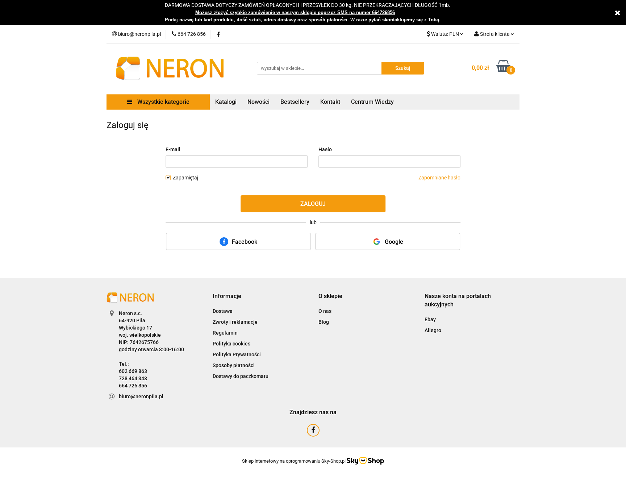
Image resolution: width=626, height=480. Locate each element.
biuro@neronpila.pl (141, 396)
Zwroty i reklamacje (235, 322)
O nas (324, 311)
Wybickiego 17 (135, 328)
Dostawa (223, 311)
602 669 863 (133, 371)
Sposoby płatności (234, 365)
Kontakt (330, 101)
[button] (227, 296)
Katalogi (226, 101)
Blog (323, 322)
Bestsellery (294, 101)
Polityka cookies (231, 344)
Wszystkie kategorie (162, 101)
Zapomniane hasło (439, 177)
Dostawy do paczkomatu (240, 376)
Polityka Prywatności (237, 354)
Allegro (433, 330)
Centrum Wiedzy (372, 101)
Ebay (430, 319)
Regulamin (225, 333)
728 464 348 (133, 378)
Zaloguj (313, 203)
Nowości (258, 101)
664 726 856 (133, 385)
